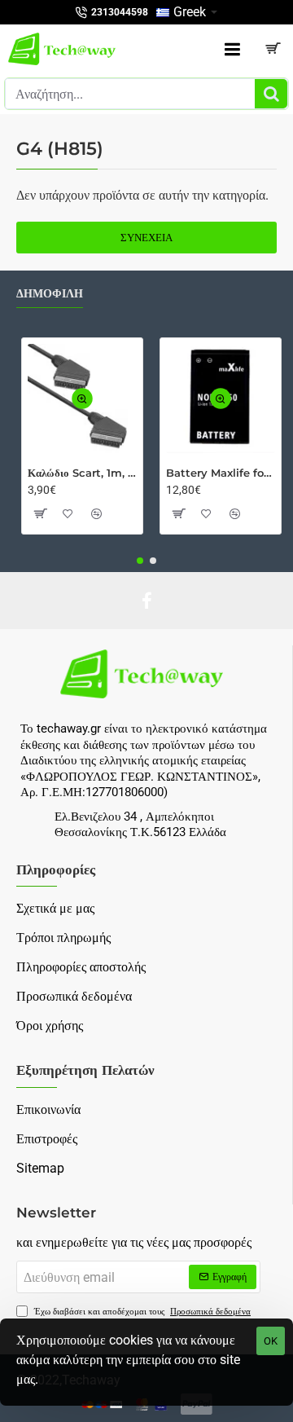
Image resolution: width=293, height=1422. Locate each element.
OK (271, 1341)
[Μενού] (232, 48)
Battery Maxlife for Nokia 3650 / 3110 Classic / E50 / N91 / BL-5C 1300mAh (220, 472)
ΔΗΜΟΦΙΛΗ (49, 294)
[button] (82, 398)
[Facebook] (146, 600)
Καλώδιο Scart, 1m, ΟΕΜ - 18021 (82, 472)
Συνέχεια (146, 237)
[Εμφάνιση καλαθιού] (272, 48)
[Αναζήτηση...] (271, 93)
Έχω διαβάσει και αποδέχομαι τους (141, 1311)
